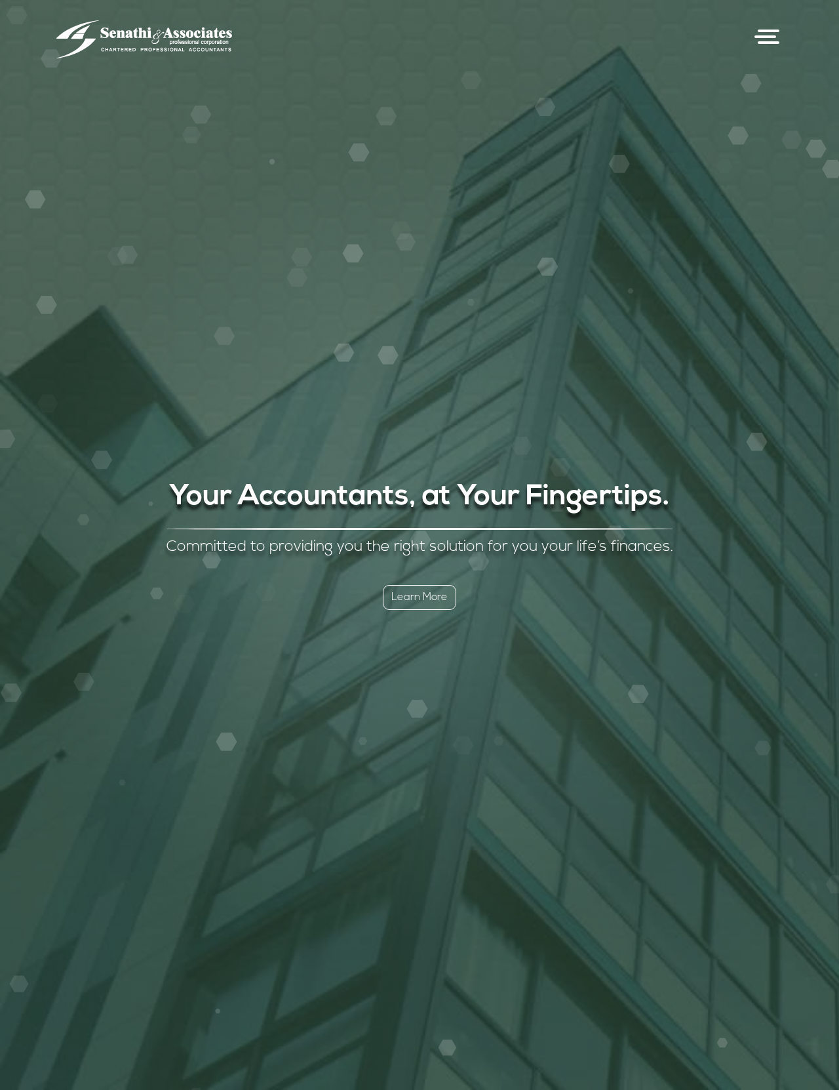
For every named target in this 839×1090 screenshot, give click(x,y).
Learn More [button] (419, 597)
